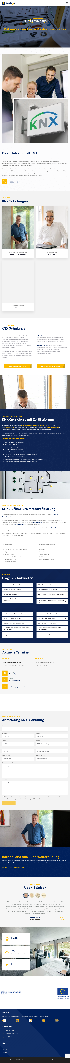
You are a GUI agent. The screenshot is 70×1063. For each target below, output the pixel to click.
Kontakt (5, 1050)
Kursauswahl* (5, 726)
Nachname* (39, 733)
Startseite (5, 1047)
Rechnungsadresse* (7, 763)
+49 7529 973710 (14, 182)
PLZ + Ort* (4, 748)
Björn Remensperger (18, 254)
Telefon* (38, 740)
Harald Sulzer (52, 254)
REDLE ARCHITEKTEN (35, 920)
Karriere (5, 1052)
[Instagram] (43, 1020)
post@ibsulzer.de (10, 1037)
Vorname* (5, 733)
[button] (67, 3)
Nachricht (4, 780)
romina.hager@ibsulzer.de (17, 687)
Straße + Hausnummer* (42, 748)
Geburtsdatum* (6, 755)
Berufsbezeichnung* (41, 755)
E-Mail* (4, 740)
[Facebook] (57, 1020)
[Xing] (17, 1020)
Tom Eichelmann (18, 308)
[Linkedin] (4, 1020)
